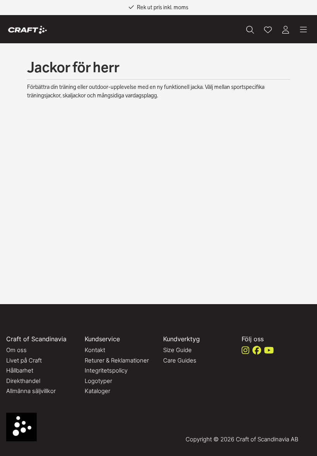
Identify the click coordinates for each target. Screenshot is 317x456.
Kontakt (95, 350)
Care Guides (179, 360)
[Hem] (27, 30)
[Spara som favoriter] (268, 29)
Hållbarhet (19, 370)
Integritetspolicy (106, 370)
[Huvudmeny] (303, 29)
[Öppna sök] (250, 29)
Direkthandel (23, 381)
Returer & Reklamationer (117, 360)
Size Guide (177, 350)
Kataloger (97, 391)
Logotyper (98, 381)
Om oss (16, 350)
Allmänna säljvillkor (31, 391)
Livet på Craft (24, 360)
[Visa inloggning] (285, 29)
